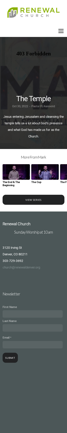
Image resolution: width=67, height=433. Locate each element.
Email (6, 337)
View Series (33, 199)
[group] (16, 176)
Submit (10, 357)
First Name (10, 307)
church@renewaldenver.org (21, 267)
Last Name (10, 321)
